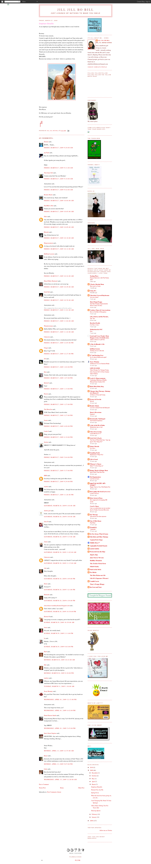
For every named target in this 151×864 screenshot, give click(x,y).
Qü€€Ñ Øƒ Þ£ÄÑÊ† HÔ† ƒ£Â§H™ (98, 484)
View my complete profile (97, 67)
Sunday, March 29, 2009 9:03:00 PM (58, 647)
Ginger (46, 348)
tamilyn (46, 678)
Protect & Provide (95, 399)
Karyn (46, 756)
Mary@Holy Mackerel (50, 281)
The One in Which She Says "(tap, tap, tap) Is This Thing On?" (100, 441)
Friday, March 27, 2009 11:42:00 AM (59, 332)
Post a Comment (44, 784)
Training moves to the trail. (97, 350)
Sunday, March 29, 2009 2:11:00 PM (58, 633)
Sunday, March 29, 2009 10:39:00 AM (59, 622)
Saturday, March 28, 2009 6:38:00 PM (59, 601)
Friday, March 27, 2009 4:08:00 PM (58, 426)
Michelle (46, 595)
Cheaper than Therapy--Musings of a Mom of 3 (100, 392)
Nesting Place (94, 276)
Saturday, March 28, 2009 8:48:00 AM (60, 517)
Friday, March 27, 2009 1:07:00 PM (58, 378)
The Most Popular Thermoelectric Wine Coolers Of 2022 (99, 304)
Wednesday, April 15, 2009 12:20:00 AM (60, 779)
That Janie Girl (48, 173)
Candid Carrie (94, 581)
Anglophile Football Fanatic (98, 546)
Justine (46, 442)
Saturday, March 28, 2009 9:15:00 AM (60, 537)
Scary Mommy (48, 691)
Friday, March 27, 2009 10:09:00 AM (59, 227)
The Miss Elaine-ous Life (97, 575)
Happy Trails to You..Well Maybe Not (100, 487)
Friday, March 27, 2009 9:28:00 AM (58, 148)
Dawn (45, 584)
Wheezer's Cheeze (95, 464)
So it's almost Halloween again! (98, 357)
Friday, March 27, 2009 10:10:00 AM (59, 238)
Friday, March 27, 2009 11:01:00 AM (59, 310)
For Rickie (93, 572)
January (94, 817)
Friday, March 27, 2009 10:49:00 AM (59, 287)
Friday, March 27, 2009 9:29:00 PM (58, 481)
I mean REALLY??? (95, 433)
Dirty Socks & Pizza (96, 498)
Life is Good (94, 459)
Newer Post (42, 788)
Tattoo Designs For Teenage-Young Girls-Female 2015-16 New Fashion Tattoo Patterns (99, 371)
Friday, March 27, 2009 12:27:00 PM (59, 354)
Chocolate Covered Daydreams (99, 295)
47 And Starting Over (96, 355)
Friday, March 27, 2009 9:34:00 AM (58, 179)
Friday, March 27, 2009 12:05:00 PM (59, 343)
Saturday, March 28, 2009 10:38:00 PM (60, 611)
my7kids (46, 153)
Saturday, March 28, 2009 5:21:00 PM (59, 590)
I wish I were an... (94, 493)
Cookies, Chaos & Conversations (100, 310)
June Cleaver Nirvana (97, 557)
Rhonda (46, 232)
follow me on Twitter (106, 830)
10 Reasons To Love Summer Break (99, 363)
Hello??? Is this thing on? (96, 466)
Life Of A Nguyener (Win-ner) (99, 578)
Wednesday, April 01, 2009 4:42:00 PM (60, 710)
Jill (45, 359)
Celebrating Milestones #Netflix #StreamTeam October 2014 (98, 381)
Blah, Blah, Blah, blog (97, 386)
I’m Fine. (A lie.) (94, 325)
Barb (45, 652)
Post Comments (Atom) (54, 792)
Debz (45, 216)
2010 (91, 767)
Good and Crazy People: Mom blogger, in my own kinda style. (99, 337)
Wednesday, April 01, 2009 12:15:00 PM (60, 699)
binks (45, 769)
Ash (45, 568)
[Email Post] (68, 130)
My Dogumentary (95, 477)
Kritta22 (46, 383)
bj (44, 638)
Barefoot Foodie (95, 323)
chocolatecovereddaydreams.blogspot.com (57, 606)
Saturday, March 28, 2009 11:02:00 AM (60, 552)
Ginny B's (93, 291)
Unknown (47, 337)
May (93, 779)
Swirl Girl (47, 292)
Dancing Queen (95, 811)
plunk (77, 860)
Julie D (46, 522)
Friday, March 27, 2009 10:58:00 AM (59, 300)
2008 (91, 821)
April (93, 781)
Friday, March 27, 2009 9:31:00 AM (58, 168)
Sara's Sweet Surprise (50, 733)
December (95, 773)
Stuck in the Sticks (95, 569)
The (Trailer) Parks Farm (98, 563)
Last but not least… (95, 479)
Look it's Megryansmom (97, 378)
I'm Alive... (93, 448)
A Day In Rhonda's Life (97, 344)
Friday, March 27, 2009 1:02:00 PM (58, 367)
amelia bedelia (94, 549)
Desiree (46, 142)
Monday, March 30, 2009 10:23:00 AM (59, 660)
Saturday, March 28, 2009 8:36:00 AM (60, 506)
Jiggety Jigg (94, 555)
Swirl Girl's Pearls (96, 438)
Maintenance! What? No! (96, 454)
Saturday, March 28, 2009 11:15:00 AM (60, 563)
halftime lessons (95, 349)
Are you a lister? (94, 297)
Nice (91, 331)
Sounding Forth (95, 453)
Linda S (46, 431)
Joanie (46, 420)
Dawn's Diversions (95, 412)
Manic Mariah (94, 446)
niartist (46, 486)
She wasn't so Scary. (95, 286)
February (94, 814)
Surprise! (92, 414)
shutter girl (47, 511)
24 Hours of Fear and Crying (97, 395)
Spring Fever (95, 793)
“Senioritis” (93, 529)
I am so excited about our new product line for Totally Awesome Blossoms (100, 509)
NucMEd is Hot (48, 206)
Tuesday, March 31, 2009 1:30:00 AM (59, 686)
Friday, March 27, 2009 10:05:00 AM (59, 211)
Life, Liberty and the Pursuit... (99, 316)
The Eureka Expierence (96, 420)
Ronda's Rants (48, 195)
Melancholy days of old (96, 427)
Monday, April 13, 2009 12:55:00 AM (59, 751)
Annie (46, 542)
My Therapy (94, 514)
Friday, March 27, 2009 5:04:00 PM (58, 457)
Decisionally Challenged (97, 419)
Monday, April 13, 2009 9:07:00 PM (58, 764)
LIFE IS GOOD (95, 368)
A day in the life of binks (97, 425)
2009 (91, 770)
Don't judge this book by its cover (100, 491)
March (94, 784)
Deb (45, 665)
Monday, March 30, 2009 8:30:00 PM (59, 673)
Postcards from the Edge (97, 552)
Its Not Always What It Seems (99, 534)
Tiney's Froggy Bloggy (97, 584)
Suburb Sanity (94, 566)
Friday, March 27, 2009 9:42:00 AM (58, 190)
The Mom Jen (48, 409)
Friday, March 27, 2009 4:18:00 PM (58, 437)
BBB (45, 475)
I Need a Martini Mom (97, 284)
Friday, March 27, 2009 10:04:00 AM (59, 201)
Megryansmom (48, 243)
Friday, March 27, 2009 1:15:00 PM (58, 389)
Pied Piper (92, 523)
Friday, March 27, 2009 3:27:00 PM (58, 415)
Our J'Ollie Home (95, 521)
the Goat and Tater (96, 587)
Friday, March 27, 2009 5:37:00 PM (58, 471)
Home (62, 788)
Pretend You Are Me (97, 790)
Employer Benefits (96, 787)
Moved (92, 401)
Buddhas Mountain (96, 560)
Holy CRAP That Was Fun (97, 472)
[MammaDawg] (96, 758)
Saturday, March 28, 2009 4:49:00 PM (59, 579)
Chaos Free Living (96, 432)
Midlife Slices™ (95, 543)
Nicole (46, 394)
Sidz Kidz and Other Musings (99, 537)
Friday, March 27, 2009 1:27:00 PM (58, 404)
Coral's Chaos (94, 506)
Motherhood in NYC (96, 329)
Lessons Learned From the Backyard (100, 407)
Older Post (81, 788)
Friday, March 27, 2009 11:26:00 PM (59, 495)
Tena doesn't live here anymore (98, 516)
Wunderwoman (48, 326)
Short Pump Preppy (96, 302)
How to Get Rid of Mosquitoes (98, 312)
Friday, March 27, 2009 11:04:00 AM (59, 321)
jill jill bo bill (75, 9)
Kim (45, 372)
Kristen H (47, 616)
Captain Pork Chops (96, 540)
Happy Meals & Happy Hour (99, 470)
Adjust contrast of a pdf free (97, 339)
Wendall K (93, 527)
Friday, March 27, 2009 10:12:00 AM (59, 249)
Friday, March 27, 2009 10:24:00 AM (59, 276)
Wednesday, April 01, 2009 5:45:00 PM (60, 728)
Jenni (45, 627)
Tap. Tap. (92, 318)
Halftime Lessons (49, 254)
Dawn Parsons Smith (50, 715)
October (94, 776)
